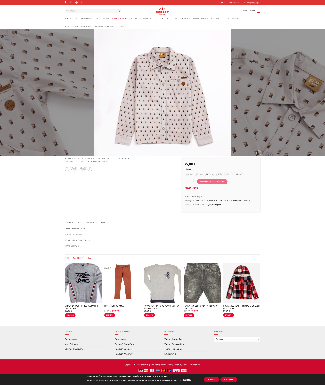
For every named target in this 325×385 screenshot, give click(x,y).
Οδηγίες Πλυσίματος (75, 349)
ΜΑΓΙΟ (224, 19)
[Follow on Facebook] (220, 2)
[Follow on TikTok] (224, 2)
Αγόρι (209, 205)
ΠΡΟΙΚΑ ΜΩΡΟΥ (199, 19)
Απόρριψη (228, 379)
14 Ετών (195, 205)
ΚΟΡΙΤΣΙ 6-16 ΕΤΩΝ (181, 19)
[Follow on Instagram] (222, 2)
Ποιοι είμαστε (71, 339)
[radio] (189, 174)
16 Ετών (203, 205)
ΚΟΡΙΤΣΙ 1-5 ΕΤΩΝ (160, 19)
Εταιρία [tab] (102, 222)
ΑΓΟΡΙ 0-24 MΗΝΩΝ (82, 19)
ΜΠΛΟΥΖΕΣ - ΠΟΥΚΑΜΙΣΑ (115, 26)
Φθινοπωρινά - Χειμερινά (92, 26)
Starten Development (191, 365)
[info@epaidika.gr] (71, 3)
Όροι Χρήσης (121, 339)
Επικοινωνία (170, 354)
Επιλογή (70, 315)
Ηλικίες (188, 169)
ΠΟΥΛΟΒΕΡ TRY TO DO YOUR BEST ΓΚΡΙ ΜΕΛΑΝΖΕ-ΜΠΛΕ (161, 307)
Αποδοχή (212, 379)
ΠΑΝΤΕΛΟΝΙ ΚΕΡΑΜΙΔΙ (114, 306)
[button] (234, 2)
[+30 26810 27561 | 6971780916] (82, 3)
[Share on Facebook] (67, 169)
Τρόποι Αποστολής (173, 339)
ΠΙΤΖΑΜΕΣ (215, 19)
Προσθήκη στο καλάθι (212, 181)
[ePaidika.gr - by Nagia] (162, 10)
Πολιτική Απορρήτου (124, 344)
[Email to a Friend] (81, 169)
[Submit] (119, 11)
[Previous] (9, 92)
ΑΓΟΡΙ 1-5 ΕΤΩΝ (101, 19)
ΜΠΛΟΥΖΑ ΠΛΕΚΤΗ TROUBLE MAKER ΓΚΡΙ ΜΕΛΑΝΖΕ (81, 307)
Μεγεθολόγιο (191, 188)
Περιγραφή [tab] (69, 222)
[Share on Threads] (76, 169)
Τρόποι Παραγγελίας (174, 344)
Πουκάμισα (216, 205)
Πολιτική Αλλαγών (124, 354)
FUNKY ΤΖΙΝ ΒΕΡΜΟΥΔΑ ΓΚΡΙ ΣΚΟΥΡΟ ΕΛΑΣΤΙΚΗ (201, 307)
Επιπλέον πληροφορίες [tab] (86, 222)
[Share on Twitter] (72, 169)
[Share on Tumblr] (90, 169)
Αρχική (68, 19)
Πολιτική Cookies (123, 349)
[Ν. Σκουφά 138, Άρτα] (66, 3)
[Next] (315, 92)
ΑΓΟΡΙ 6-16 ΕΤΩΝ (119, 19)
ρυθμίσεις (187, 380)
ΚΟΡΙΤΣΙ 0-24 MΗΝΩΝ (140, 19)
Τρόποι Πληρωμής (173, 349)
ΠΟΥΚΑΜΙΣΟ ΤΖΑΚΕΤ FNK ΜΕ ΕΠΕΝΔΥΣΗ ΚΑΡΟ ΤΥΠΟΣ (241, 307)
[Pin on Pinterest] (85, 169)
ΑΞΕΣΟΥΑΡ (236, 19)
